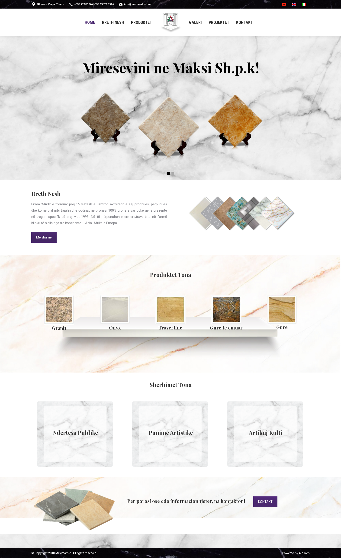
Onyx (171, 327)
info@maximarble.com (138, 4)
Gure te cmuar (282, 327)
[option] (59, 314)
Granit (115, 328)
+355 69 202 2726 (103, 4)
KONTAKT (265, 502)
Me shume (44, 237)
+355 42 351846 (83, 4)
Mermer (59, 327)
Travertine (226, 327)
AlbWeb (304, 553)
